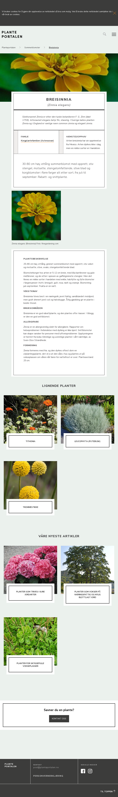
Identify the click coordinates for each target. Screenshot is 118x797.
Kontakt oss (59, 718)
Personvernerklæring (48, 776)
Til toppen (106, 791)
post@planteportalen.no (46, 767)
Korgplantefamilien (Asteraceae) (37, 140)
